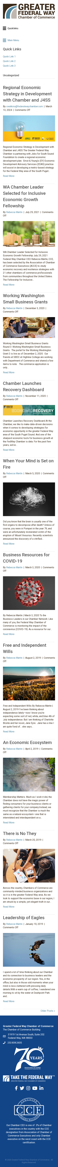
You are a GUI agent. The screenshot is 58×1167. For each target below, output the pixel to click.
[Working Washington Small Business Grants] (29, 327)
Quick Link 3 (9, 65)
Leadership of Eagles (23, 917)
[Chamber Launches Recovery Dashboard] (29, 410)
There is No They (19, 833)
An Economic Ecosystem (27, 742)
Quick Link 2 (9, 61)
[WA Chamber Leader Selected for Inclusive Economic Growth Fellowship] (29, 233)
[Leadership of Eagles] (29, 949)
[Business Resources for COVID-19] (29, 592)
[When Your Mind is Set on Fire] (29, 499)
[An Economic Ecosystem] (29, 774)
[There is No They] (29, 865)
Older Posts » (48, 1010)
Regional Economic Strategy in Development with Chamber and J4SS (27, 94)
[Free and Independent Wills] (29, 683)
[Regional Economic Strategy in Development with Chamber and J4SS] (29, 128)
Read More (8, 176)
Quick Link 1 (9, 56)
